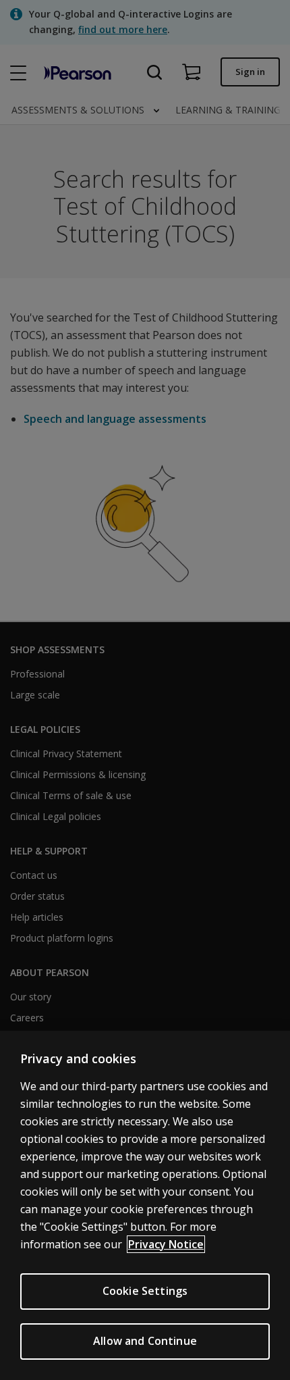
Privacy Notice (166, 1244)
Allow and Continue (145, 1340)
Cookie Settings (145, 1290)
